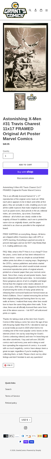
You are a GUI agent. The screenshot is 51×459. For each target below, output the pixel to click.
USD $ (25, 420)
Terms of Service (12, 396)
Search (8, 389)
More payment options (25, 178)
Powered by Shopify (34, 450)
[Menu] (46, 10)
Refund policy (11, 403)
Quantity (6, 151)
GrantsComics (21, 450)
